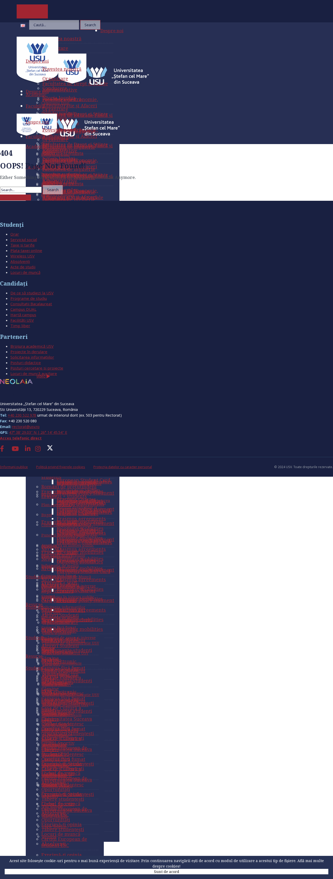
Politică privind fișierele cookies (60, 467)
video (41, 376)
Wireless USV (22, 255)
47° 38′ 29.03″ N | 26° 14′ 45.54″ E (38, 432)
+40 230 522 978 (22, 415)
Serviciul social (23, 239)
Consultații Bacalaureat (31, 303)
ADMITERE (32, 11)
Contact (10, 394)
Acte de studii (22, 266)
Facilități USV (22, 320)
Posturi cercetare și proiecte (36, 368)
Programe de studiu (28, 298)
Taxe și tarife (22, 245)
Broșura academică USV (32, 346)
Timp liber (20, 325)
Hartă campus (23, 314)
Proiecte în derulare (28, 351)
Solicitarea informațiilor (32, 357)
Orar (14, 234)
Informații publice (14, 467)
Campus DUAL (23, 309)
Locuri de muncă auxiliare (33, 373)
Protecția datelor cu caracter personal (122, 467)
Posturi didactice (25, 362)
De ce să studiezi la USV (32, 292)
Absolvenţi (20, 261)
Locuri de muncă (25, 272)
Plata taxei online (26, 250)
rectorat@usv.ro (26, 426)
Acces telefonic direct (21, 438)
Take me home (15, 198)
